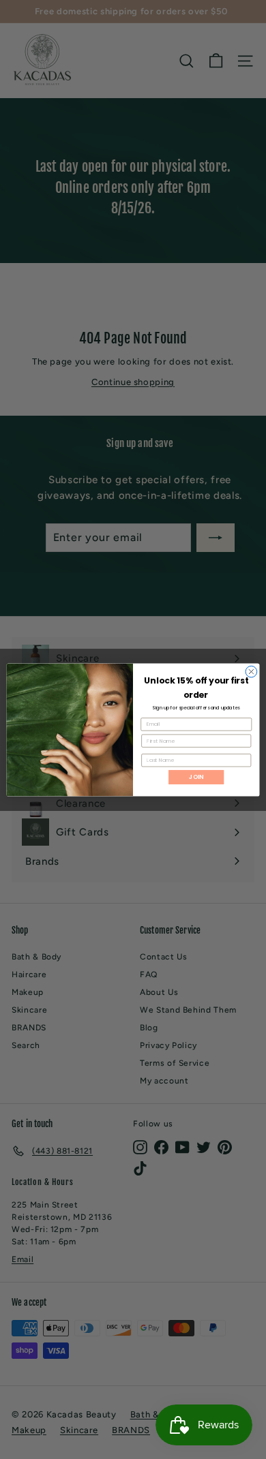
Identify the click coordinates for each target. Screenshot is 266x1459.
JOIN (196, 777)
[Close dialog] (251, 671)
